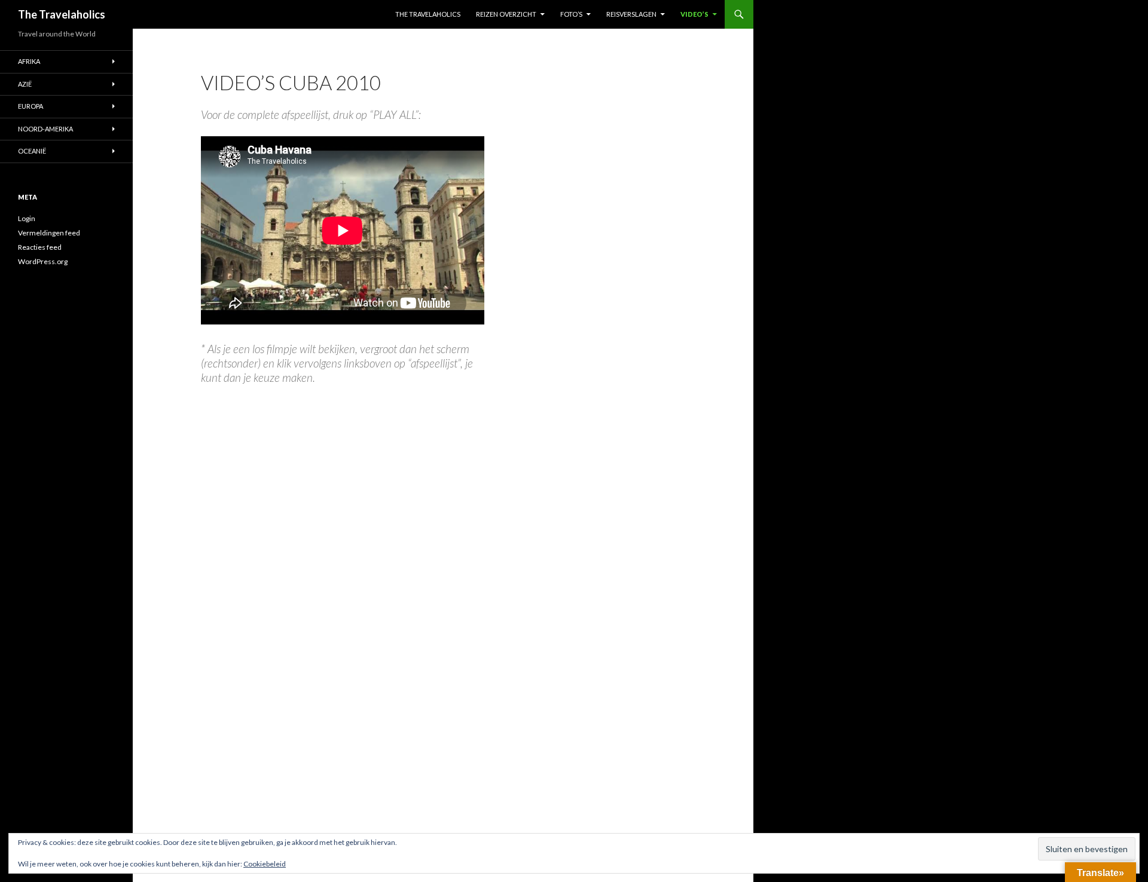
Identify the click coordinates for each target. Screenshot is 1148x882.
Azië (25, 84)
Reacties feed (40, 247)
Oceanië (32, 151)
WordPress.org (43, 261)
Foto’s (571, 14)
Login (26, 218)
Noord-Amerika (45, 129)
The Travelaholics (61, 14)
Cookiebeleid (264, 863)
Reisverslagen (631, 14)
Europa (30, 106)
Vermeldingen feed (49, 232)
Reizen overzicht (506, 14)
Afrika (29, 61)
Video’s (694, 14)
